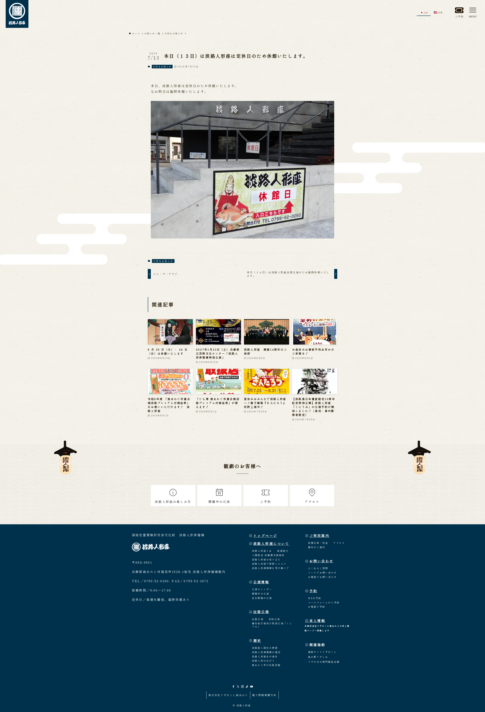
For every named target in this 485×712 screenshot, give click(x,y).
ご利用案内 (319, 535)
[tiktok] (247, 686)
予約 (313, 591)
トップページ (265, 535)
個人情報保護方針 (264, 695)
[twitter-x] (238, 686)
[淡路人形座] (17, 14)
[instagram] (242, 686)
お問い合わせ (321, 561)
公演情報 (261, 582)
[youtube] (251, 686)
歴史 (257, 640)
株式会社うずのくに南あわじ (228, 695)
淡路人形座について (271, 543)
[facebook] (233, 686)
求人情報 (317, 620)
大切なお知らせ (162, 66)
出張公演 (261, 611)
